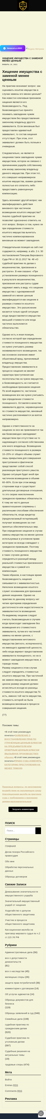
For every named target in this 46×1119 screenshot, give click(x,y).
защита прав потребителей (20, 982)
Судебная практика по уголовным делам (17, 1040)
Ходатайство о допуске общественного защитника (20, 912)
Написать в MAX (14, 48)
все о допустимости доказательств (16, 960)
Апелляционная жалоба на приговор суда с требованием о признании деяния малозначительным (21, 798)
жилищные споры (14, 977)
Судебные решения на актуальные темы (17, 1053)
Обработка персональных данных (19, 869)
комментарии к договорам (19, 988)
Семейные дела (14, 1019)
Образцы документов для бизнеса (19, 1002)
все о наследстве (14, 971)
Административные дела (18, 952)
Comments (13, 1091)
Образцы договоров (16, 876)
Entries (11, 1085)
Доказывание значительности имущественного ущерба (21, 893)
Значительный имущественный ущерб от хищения (22, 903)
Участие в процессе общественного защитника (20, 922)
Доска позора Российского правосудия (19, 854)
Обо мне (9, 861)
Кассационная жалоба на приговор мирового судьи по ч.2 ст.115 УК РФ (22, 933)
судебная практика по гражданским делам (17, 1026)
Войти (8, 1079)
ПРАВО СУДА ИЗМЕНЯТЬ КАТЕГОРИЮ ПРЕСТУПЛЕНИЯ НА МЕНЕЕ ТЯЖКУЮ (23, 764)
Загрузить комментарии (23, 809)
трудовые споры (14, 1064)
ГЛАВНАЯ (10, 846)
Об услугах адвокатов (17, 994)
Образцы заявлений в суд (19, 1013)
